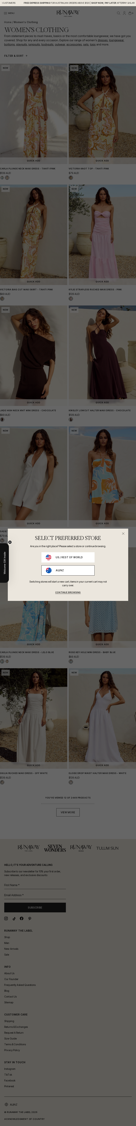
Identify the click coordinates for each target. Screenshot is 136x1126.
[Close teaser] (10, 542)
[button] (4, 563)
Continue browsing (68, 592)
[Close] (123, 533)
